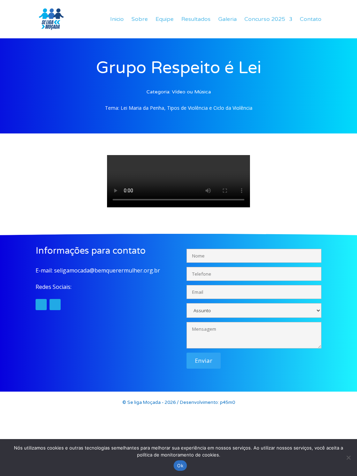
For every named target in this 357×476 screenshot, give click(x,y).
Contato (310, 19)
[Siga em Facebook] (55, 304)
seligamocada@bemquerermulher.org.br (107, 270)
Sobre (139, 19)
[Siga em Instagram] (41, 304)
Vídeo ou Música (191, 92)
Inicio (117, 19)
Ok (180, 465)
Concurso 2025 (264, 19)
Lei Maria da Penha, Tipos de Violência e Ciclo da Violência (186, 108)
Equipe (164, 19)
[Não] (348, 457)
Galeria (227, 19)
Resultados (196, 19)
